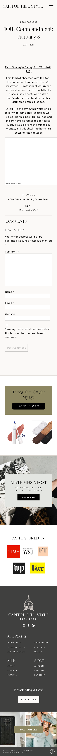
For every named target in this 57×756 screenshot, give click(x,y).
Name (9, 291)
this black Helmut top (33, 116)
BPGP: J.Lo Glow (27, 209)
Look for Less (28, 22)
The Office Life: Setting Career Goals (29, 199)
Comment (12, 251)
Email (9, 302)
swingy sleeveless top (24, 120)
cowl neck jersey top (15, 183)
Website (10, 314)
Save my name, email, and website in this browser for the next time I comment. (27, 333)
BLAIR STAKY (23, 752)
